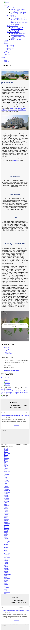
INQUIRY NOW (5, 377)
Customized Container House (18, 13)
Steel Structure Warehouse (17, 33)
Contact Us (7, 54)
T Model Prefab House (17, 29)
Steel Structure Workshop (17, 35)
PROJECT (7, 44)
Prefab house (22, 110)
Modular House (15, 30)
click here (15, 160)
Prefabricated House (12, 26)
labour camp (13, 108)
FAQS (5, 51)
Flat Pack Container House (18, 9)
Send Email (4, 396)
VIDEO (6, 41)
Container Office (14, 393)
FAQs (5, 350)
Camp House (10, 15)
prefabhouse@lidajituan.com (11, 370)
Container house (12, 110)
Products (6, 6)
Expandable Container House (18, 12)
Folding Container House (17, 11)
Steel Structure (11, 49)
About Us (6, 52)
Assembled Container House (8, 390)
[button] (15, 325)
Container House (11, 8)
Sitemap (8, 389)
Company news (8, 353)
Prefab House (10, 48)
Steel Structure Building (13, 32)
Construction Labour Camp (18, 16)
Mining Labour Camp (16, 18)
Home (5, 5)
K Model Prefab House (17, 27)
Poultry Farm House (16, 39)
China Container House (17, 392)
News (5, 42)
